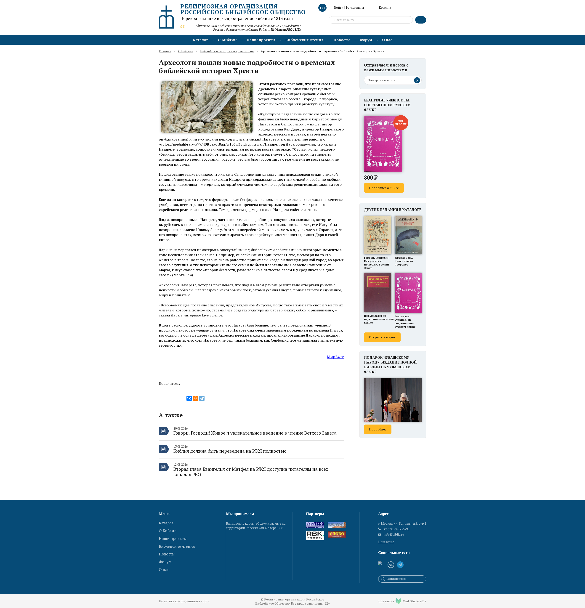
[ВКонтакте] (189, 398)
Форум (366, 39)
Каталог (200, 39)
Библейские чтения (304, 39)
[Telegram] (202, 398)
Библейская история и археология (227, 51)
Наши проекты (261, 39)
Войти (338, 7)
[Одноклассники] (195, 398)
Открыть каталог (382, 337)
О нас (387, 39)
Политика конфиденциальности (184, 601)
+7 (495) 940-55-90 (396, 529)
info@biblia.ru (394, 534)
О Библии (227, 39)
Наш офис (386, 541)
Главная (165, 51)
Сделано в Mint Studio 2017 (402, 601)
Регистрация (355, 7)
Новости (341, 39)
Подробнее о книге (384, 188)
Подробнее (377, 429)
